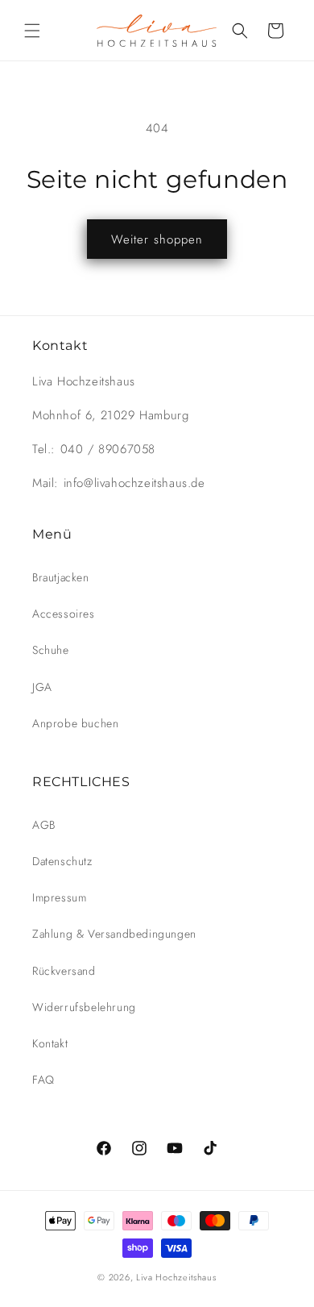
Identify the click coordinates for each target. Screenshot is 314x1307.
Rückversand (64, 971)
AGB (44, 825)
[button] (32, 30)
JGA (42, 687)
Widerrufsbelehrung (84, 1007)
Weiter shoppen (157, 239)
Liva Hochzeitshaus (176, 1277)
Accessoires (63, 614)
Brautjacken (60, 577)
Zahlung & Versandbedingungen (114, 934)
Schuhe (50, 650)
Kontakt (50, 1043)
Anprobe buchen (75, 723)
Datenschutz (62, 861)
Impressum (59, 897)
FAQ (43, 1080)
